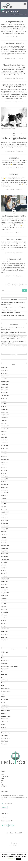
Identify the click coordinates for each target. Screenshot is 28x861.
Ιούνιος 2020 (3, 434)
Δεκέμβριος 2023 (4, 387)
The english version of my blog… (14, 65)
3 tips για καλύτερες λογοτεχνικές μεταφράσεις (11, 312)
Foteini (2, 345)
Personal (4, 696)
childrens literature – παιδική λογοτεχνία (10, 666)
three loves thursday (6, 710)
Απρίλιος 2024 (4, 378)
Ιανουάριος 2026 (4, 367)
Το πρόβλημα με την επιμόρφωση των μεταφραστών (16, 345)
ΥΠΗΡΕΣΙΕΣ (4, 744)
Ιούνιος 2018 (3, 467)
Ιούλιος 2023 (3, 401)
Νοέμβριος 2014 (4, 553)
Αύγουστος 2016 (4, 495)
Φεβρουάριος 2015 (5, 545)
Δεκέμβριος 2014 (4, 551)
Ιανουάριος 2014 (4, 581)
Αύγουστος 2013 (4, 595)
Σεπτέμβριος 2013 (5, 592)
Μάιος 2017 (3, 481)
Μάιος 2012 (3, 620)
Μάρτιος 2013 (4, 609)
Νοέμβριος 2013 (4, 587)
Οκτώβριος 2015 (4, 523)
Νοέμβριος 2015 (4, 520)
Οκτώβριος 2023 (4, 392)
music (3, 694)
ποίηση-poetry (5, 735)
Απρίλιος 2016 (4, 506)
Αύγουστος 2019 (4, 448)
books (3, 657)
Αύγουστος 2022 (4, 417)
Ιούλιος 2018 (3, 465)
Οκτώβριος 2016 (4, 490)
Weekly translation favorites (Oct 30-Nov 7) (9, 336)
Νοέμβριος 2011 (4, 637)
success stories (5, 707)
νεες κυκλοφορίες (5, 732)
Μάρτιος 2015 (4, 542)
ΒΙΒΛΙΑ (3, 724)
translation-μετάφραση (6, 716)
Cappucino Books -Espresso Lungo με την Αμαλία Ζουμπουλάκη (14, 86)
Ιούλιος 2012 (3, 615)
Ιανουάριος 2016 (4, 515)
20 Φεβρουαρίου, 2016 (20, 58)
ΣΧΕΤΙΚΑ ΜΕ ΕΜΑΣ (4, 776)
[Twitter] (6, 825)
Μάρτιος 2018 (4, 470)
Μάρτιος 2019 (4, 456)
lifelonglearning (5, 680)
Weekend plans (14, 158)
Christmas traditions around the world (8, 310)
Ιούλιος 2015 (3, 531)
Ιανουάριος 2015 (4, 548)
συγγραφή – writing (6, 738)
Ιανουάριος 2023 (4, 409)
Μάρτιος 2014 (4, 576)
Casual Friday (14, 174)
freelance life (4, 674)
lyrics (3, 685)
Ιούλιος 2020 (3, 431)
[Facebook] (2, 825)
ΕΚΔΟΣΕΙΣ (4, 727)
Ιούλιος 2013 (3, 598)
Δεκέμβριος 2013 (4, 584)
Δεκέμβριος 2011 (4, 634)
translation (4, 713)
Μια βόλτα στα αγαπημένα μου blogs (14, 216)
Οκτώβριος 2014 (4, 556)
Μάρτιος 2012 (4, 626)
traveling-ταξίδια (5, 719)
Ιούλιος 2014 (3, 565)
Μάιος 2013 (3, 604)
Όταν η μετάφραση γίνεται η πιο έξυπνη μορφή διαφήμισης (13, 307)
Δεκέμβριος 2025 (4, 370)
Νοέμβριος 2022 (4, 412)
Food (3, 671)
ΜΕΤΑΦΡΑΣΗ (4, 730)
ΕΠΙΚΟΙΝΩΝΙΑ (3, 786)
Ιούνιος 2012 (3, 617)
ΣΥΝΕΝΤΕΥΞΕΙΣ (5, 741)
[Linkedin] (13, 825)
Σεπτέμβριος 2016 (5, 492)
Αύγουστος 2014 (4, 562)
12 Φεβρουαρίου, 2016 (20, 78)
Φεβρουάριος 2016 (5, 512)
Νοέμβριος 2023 (4, 390)
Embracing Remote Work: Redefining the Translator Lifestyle (12, 315)
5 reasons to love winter (14, 239)
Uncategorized (5, 721)
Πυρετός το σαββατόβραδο (14, 22)
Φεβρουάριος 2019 (5, 459)
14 (14, 58)
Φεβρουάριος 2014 (5, 578)
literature (4, 682)
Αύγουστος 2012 (4, 612)
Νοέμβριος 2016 (4, 487)
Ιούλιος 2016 (3, 498)
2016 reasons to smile (14, 259)
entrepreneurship (5, 669)
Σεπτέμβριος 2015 (5, 526)
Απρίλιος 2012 (4, 623)
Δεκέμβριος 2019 (4, 442)
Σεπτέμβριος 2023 (5, 395)
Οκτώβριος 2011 (4, 640)
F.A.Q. (2, 784)
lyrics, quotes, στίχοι (6, 688)
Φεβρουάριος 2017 (5, 484)
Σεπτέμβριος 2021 (5, 428)
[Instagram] (9, 825)
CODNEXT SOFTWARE (9, 58)
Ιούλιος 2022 (3, 420)
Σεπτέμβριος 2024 (5, 376)
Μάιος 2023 (3, 406)
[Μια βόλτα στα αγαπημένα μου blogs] (14, 203)
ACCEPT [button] (18, 858)
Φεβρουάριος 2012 (5, 628)
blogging (3, 655)
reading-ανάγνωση (5, 705)
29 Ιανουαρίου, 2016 (19, 189)
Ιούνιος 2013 (3, 601)
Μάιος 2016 (3, 503)
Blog (2, 782)
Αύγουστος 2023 (4, 398)
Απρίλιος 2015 (4, 540)
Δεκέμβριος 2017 (4, 473)
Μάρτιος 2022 (4, 423)
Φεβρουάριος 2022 (5, 426)
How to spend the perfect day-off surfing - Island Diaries (12, 332)
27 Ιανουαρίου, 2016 (19, 252)
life (2, 677)
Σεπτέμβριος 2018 (5, 462)
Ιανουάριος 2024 (4, 384)
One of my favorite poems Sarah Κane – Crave (14, 139)
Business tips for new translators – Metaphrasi (10, 327)
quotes (3, 702)
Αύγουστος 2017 (4, 478)
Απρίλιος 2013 (4, 606)
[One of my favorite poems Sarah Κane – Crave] (14, 120)
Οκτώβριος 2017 (4, 476)
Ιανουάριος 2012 (4, 631)
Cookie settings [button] (11, 858)
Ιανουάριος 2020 (4, 440)
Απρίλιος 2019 (4, 453)
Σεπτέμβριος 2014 (5, 559)
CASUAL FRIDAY (5, 660)
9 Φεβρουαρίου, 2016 (19, 151)
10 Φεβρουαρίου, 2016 (20, 101)
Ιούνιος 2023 (3, 403)
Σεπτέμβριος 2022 (5, 415)
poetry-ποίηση (5, 699)
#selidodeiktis (5, 652)
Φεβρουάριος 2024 (5, 381)
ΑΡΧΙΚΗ (2, 774)
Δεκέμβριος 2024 (4, 373)
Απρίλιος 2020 (4, 437)
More (14, 133)
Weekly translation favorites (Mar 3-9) (8, 341)
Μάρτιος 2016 (4, 509)
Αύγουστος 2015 (4, 528)
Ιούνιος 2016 (3, 501)
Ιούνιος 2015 (3, 534)
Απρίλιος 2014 (4, 573)
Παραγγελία (3, 780)
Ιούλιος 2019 (3, 451)
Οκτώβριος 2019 (4, 445)
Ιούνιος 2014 (3, 567)
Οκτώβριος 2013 (4, 590)
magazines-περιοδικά (6, 691)
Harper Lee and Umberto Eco (14, 43)
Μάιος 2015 (3, 537)
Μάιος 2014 (3, 570)
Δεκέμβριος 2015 (4, 517)
